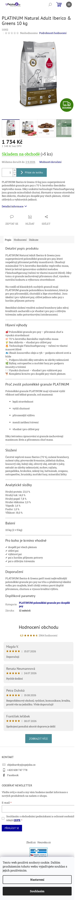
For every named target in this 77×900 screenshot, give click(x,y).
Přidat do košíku (34, 172)
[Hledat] (50, 4)
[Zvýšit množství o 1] (14, 170)
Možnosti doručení (50, 162)
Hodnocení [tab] (20, 239)
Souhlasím (37, 891)
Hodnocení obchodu (38, 627)
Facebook (13, 775)
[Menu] (69, 4)
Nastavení (37, 879)
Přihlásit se (12, 828)
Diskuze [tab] (33, 239)
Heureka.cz (44, 842)
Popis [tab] (8, 239)
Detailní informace (12, 206)
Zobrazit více (38, 738)
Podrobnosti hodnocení (52, 33)
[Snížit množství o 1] (14, 174)
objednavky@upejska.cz (21, 764)
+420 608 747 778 (17, 770)
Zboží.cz (31, 842)
